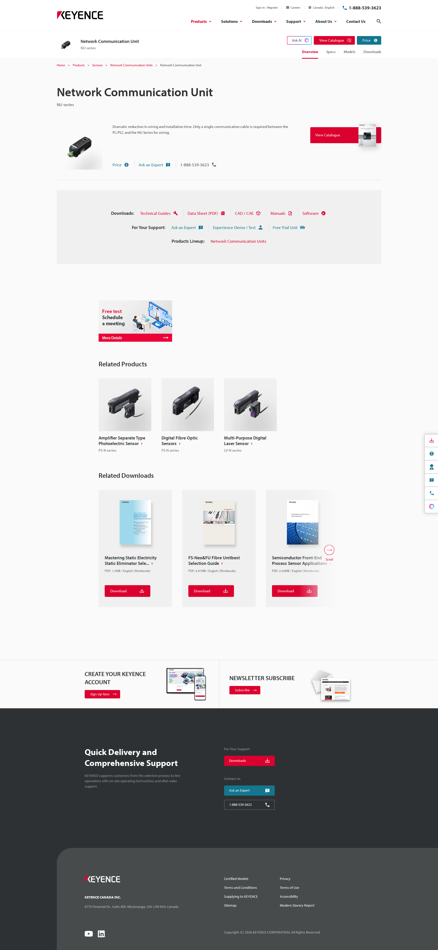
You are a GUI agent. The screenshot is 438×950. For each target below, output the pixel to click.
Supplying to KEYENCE (241, 896)
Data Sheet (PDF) (203, 213)
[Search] (379, 21)
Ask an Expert (151, 164)
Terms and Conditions (240, 887)
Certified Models (236, 878)
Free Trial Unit (285, 227)
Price (117, 164)
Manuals (277, 213)
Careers (295, 7)
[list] (219, 415)
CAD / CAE (244, 213)
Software (310, 213)
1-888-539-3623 (365, 8)
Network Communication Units (238, 241)
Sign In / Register (267, 7)
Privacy (285, 878)
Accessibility (289, 896)
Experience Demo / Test (234, 227)
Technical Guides (155, 213)
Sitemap (230, 905)
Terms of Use (289, 887)
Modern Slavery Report (297, 905)
